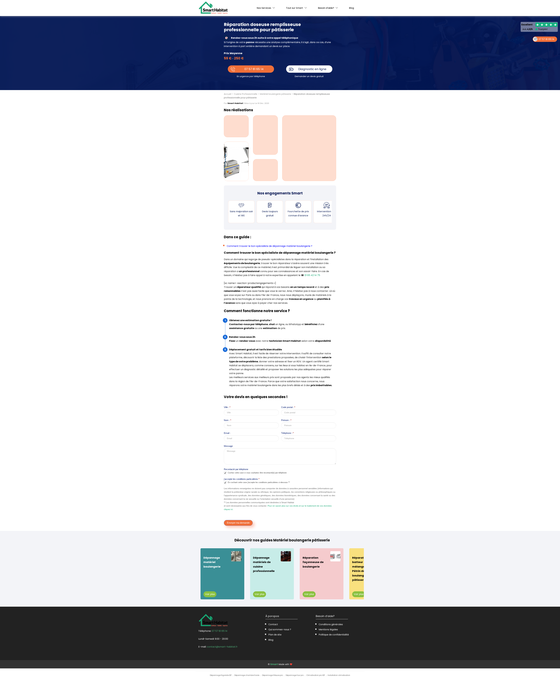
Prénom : (286, 420)
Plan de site (274, 634)
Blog (351, 8)
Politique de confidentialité (334, 634)
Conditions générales (331, 624)
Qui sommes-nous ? (279, 629)
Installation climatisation (339, 675)
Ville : (227, 407)
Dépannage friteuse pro (272, 675)
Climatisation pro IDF (315, 675)
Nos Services (264, 8)
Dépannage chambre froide (246, 675)
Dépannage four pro (295, 675)
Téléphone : (287, 433)
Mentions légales (328, 629)
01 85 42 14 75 (312, 275)
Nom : (227, 420)
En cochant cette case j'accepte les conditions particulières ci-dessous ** (258, 482)
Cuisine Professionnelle (245, 94)
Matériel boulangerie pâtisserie (275, 94)
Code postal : (288, 407)
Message (228, 446)
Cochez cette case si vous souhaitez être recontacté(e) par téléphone (257, 473)
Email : (227, 433)
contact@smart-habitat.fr (222, 646)
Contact (273, 624)
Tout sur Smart (294, 8)
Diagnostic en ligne (312, 69)
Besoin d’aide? (326, 8)
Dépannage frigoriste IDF (221, 675)
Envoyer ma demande (238, 523)
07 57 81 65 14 (254, 69)
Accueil (227, 94)
